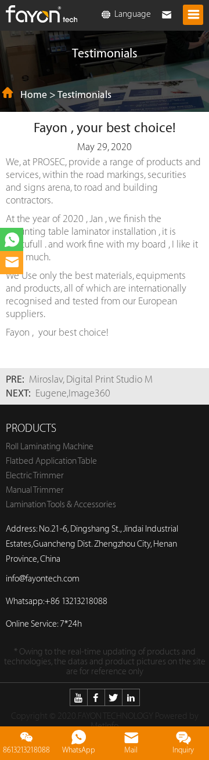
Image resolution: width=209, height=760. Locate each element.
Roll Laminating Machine (49, 447)
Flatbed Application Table (51, 461)
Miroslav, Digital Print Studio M (91, 379)
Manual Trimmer (35, 490)
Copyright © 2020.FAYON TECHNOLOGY (82, 716)
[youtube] (78, 697)
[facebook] (96, 697)
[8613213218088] (11, 239)
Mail (131, 750)
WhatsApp (78, 750)
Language (132, 14)
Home (33, 94)
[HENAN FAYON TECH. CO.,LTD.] (41, 11)
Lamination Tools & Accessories (61, 505)
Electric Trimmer (35, 476)
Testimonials (84, 94)
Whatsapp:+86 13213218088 (56, 601)
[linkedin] (130, 697)
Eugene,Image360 (72, 393)
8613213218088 (26, 750)
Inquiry (183, 750)
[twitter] (113, 697)
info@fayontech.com (43, 579)
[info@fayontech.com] (11, 262)
